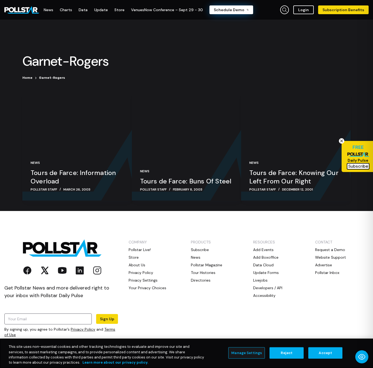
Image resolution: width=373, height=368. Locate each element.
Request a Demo (330, 249)
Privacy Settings (143, 280)
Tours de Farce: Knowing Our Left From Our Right (293, 176)
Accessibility (264, 295)
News (35, 163)
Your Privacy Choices (147, 287)
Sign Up (107, 318)
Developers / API (267, 287)
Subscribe (200, 249)
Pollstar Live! (140, 249)
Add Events (263, 249)
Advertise (323, 265)
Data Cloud (263, 265)
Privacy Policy (83, 329)
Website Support (330, 257)
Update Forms (266, 272)
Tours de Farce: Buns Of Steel (186, 181)
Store (134, 257)
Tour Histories (203, 272)
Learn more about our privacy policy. (115, 362)
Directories (201, 280)
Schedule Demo (229, 9)
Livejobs (260, 280)
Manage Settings (246, 353)
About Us (137, 265)
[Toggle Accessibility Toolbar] (362, 357)
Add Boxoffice (266, 257)
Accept (325, 353)
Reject (286, 353)
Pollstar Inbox (327, 272)
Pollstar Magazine (206, 265)
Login (303, 9)
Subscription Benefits (343, 9)
